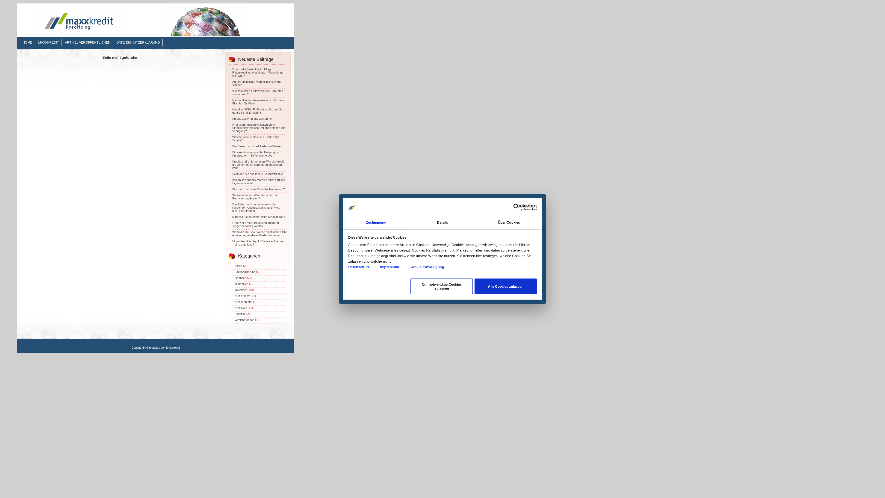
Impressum (389, 267)
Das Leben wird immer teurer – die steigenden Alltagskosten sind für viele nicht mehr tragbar (256, 208)
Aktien (238, 266)
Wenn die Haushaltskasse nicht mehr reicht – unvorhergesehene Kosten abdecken (259, 234)
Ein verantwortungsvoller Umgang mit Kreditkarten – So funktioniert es (255, 154)
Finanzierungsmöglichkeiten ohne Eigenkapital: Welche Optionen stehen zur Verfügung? (258, 128)
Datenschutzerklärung (138, 42)
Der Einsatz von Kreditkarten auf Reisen (257, 146)
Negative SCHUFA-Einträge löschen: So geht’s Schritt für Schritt (257, 111)
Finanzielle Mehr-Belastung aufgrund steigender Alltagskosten (255, 224)
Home (27, 42)
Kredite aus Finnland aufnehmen (252, 118)
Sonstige (240, 314)
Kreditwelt (241, 308)
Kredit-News (242, 296)
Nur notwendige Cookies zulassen (442, 286)
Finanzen (240, 278)
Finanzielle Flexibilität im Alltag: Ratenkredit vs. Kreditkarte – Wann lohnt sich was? (257, 72)
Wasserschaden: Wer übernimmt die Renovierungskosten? (255, 197)
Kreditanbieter (243, 302)
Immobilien (241, 284)
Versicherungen (244, 320)
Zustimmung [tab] (376, 222)
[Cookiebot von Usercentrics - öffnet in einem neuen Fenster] (517, 207)
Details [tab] (442, 222)
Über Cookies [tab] (509, 222)
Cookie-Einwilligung (427, 267)
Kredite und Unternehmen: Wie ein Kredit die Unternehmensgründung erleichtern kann (258, 165)
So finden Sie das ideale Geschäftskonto (257, 174)
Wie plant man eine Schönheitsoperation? (258, 189)
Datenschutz (359, 267)
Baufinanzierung (245, 272)
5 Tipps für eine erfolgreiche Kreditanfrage (258, 217)
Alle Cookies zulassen (505, 286)
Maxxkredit (48, 42)
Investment (241, 290)
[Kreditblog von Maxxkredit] (79, 33)
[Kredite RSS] (229, 22)
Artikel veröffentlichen (87, 42)
